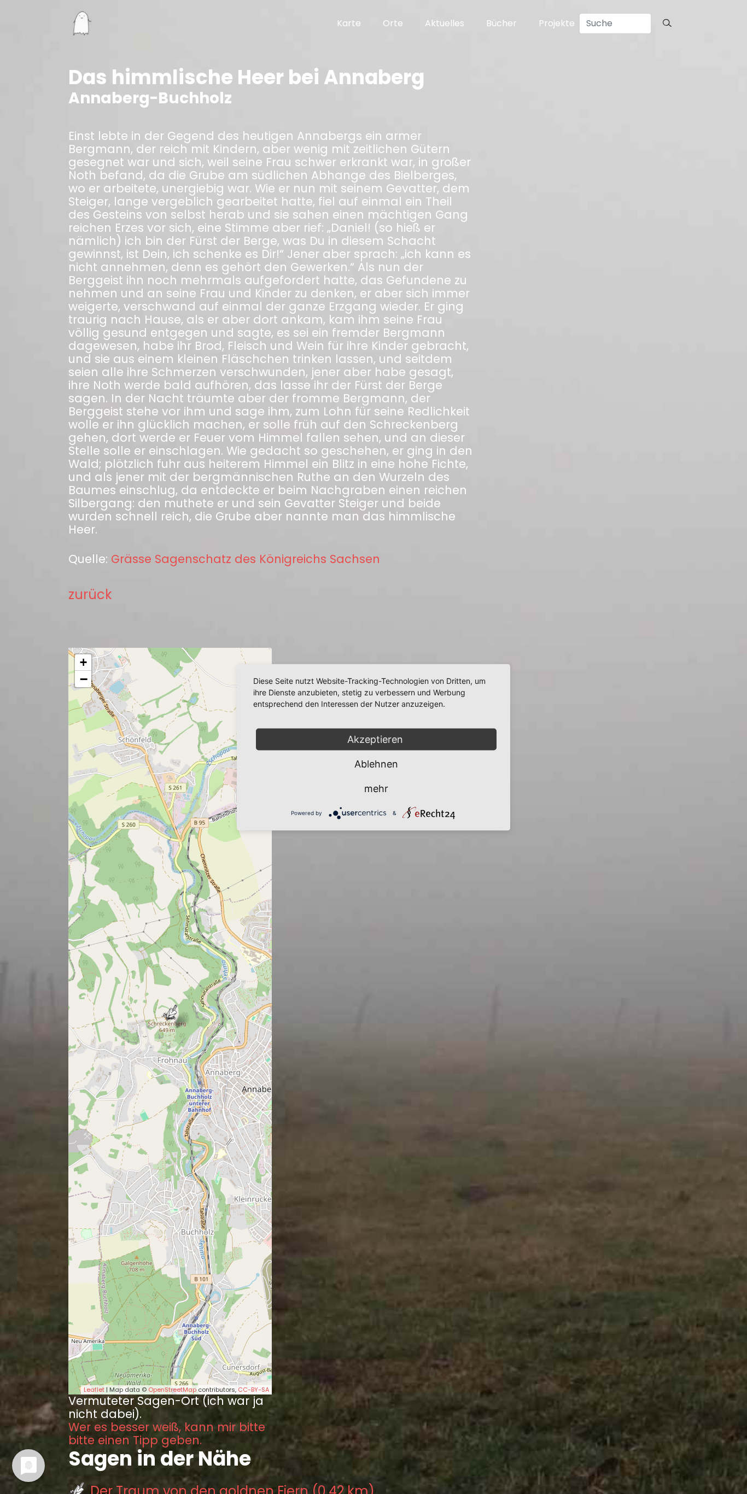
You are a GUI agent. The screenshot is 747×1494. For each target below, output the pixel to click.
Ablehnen (376, 763)
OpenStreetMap (172, 1389)
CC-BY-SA (253, 1389)
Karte (349, 23)
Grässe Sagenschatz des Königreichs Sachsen (245, 559)
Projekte (557, 23)
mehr (376, 788)
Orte (393, 23)
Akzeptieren (376, 739)
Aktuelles (444, 23)
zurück (90, 594)
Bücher (501, 23)
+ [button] (83, 662)
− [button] (83, 679)
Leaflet (94, 1389)
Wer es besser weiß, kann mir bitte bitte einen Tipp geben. (166, 1434)
